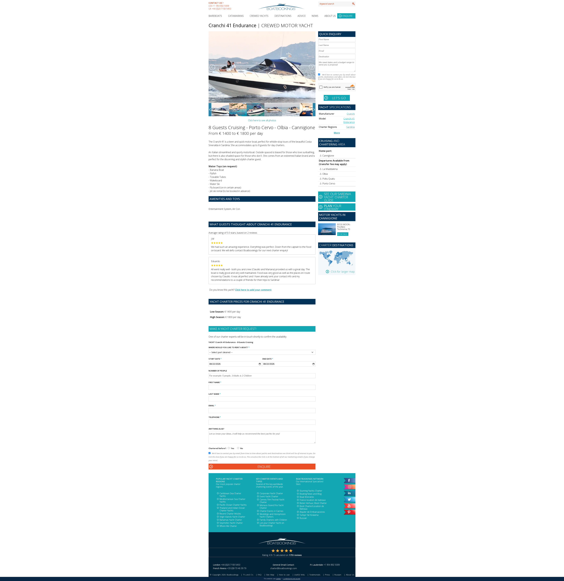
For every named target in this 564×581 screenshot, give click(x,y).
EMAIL (212, 405)
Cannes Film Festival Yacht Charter (272, 501)
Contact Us (215, 2)
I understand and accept (291, 579)
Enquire (347, 15)
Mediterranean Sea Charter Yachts (232, 500)
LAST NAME (215, 394)
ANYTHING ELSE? (216, 428)
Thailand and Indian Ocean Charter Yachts (232, 509)
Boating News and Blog (311, 493)
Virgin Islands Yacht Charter (232, 516)
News (315, 15)
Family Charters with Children (273, 519)
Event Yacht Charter (269, 496)
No (241, 448)
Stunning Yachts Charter (311, 490)
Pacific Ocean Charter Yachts (233, 504)
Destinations (283, 15)
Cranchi (351, 113)
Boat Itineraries (307, 496)
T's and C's (248, 574)
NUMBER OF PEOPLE (218, 370)
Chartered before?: (217, 448)
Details (343, 234)
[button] (212, 67)
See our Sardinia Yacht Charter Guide (337, 197)
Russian (303, 518)
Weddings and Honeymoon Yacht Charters (273, 515)
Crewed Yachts (259, 15)
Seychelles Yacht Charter (231, 522)
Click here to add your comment (253, 289)
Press (327, 574)
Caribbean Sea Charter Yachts (230, 494)
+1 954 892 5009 (221, 5)
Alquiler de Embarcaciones (312, 511)
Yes (232, 448)
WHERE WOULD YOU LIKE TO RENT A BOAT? (229, 347)
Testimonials (314, 574)
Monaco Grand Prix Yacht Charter (272, 506)
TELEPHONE (215, 417)
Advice (302, 15)
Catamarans (236, 15)
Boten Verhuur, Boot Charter (313, 503)
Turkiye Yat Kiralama (309, 515)
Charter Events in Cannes (271, 511)
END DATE (267, 359)
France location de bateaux (313, 500)
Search (353, 3)
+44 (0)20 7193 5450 (221, 8)
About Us (330, 15)
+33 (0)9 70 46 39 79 (236, 568)
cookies (278, 579)
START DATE (215, 359)
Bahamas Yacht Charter (231, 519)
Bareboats (215, 15)
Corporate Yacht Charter (271, 493)
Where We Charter (228, 526)
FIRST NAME (215, 382)
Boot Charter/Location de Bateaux (312, 507)
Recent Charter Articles (230, 513)
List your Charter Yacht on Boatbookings (272, 524)
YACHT (212, 342)
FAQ (259, 574)
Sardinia (350, 127)
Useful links (299, 574)
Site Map (270, 574)
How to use (284, 574)
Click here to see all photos (262, 120)
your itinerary (332, 207)
